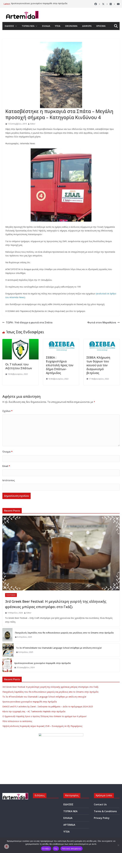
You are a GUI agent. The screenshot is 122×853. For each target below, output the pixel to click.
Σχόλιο (7, 411)
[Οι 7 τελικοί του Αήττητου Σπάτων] (20, 341)
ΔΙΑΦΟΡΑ (87, 26)
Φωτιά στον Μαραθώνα (101, 322)
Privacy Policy (102, 818)
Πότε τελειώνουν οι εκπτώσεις (17, 721)
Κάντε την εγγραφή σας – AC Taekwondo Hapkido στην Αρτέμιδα (33, 711)
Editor (32, 124)
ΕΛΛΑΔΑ (46, 26)
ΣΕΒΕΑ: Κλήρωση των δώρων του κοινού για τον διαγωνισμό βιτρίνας (98, 365)
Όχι (55, 848)
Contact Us (100, 804)
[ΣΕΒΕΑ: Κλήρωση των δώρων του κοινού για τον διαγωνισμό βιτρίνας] (101, 341)
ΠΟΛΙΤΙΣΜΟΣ (11, 595)
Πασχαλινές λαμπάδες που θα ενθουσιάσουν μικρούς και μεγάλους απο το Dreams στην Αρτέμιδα (64, 632)
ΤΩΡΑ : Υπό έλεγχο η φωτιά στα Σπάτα (29, 322)
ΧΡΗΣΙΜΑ (100, 26)
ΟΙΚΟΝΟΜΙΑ (71, 26)
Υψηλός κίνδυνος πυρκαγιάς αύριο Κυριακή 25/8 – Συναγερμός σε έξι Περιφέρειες (42, 726)
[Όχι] (118, 845)
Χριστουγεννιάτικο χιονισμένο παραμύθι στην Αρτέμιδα (39, 3)
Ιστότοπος (8, 480)
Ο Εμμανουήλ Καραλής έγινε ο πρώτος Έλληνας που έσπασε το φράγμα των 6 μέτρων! (44, 716)
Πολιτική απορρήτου (71, 848)
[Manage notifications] (6, 846)
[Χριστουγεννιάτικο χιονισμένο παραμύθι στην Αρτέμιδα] (7, 665)
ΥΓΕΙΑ (57, 26)
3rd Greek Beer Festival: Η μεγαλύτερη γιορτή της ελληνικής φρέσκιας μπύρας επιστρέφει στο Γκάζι (55, 604)
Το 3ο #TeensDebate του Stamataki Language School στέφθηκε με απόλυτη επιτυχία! (59, 647)
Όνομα (7, 451)
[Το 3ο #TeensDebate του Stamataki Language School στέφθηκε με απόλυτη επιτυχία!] (8, 650)
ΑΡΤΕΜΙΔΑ (69, 824)
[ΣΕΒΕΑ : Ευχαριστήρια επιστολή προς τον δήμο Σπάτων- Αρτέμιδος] (61, 341)
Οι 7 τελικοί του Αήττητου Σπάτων (18, 366)
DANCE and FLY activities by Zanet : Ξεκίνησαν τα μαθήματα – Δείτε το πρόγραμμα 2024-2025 (47, 706)
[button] (15, 26)
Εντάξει (46, 848)
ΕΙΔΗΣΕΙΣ (9, 26)
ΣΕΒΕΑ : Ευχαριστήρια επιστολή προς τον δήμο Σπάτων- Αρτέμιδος (59, 365)
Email (6, 466)
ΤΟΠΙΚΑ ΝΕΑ (28, 26)
